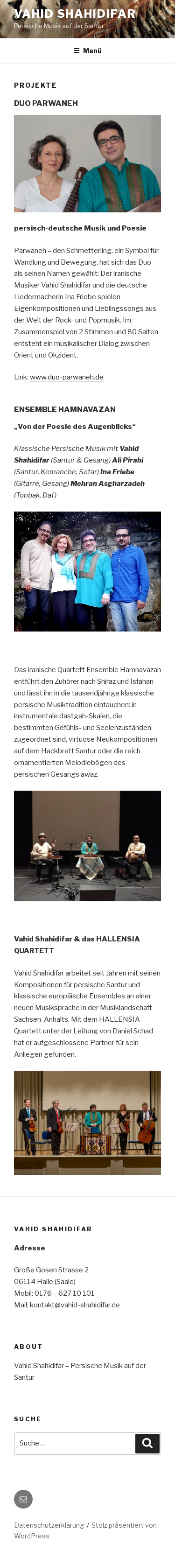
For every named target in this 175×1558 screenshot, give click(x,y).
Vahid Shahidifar (75, 14)
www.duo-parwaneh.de (67, 377)
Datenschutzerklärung (49, 1525)
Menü (92, 51)
